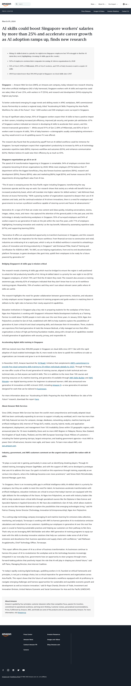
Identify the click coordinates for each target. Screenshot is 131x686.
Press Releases (86, 11)
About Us (101, 4)
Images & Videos (99, 11)
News (92, 4)
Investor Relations (113, 11)
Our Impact (112, 4)
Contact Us (125, 11)
